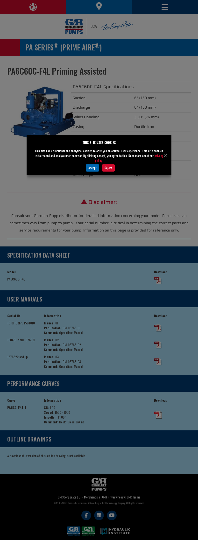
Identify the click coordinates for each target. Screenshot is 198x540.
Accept (92, 167)
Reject (108, 167)
